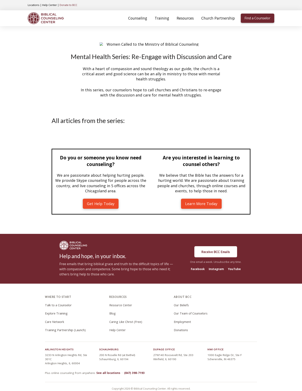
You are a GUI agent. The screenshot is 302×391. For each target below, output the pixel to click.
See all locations (108, 373)
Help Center (49, 5)
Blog (112, 313)
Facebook (198, 269)
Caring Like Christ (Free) (125, 322)
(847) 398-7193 (134, 373)
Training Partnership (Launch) (65, 330)
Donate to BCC (68, 5)
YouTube (234, 269)
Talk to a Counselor (58, 305)
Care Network (54, 322)
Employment (182, 322)
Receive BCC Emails (215, 252)
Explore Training (56, 313)
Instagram (216, 269)
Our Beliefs (181, 305)
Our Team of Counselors (190, 313)
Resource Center (120, 305)
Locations (33, 5)
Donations (181, 330)
